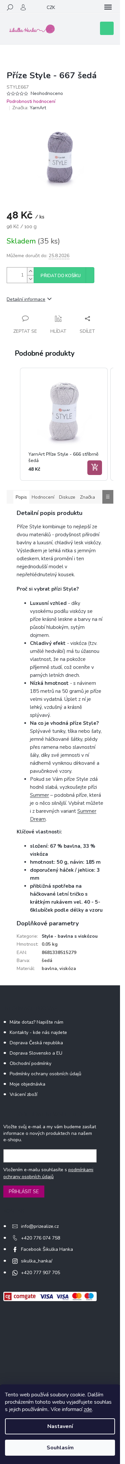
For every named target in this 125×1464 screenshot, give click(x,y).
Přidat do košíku (61, 276)
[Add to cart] (94, 467)
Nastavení (60, 1426)
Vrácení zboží (23, 1094)
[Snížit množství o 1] (30, 279)
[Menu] (108, 7)
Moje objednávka (27, 1084)
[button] (13, 424)
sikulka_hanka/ (36, 1261)
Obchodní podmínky (30, 1063)
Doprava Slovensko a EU (36, 1053)
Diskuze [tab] (67, 497)
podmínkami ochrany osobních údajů (48, 1173)
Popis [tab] (21, 497)
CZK (50, 7)
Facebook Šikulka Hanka (47, 1249)
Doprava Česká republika (36, 1043)
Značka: (29, 108)
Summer (39, 795)
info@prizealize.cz (40, 1226)
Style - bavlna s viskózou (70, 936)
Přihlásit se (24, 1191)
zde (88, 1409)
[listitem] (64, 424)
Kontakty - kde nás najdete (38, 1032)
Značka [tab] (87, 497)
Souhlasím (60, 1447)
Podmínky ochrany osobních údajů (45, 1074)
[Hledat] (10, 7)
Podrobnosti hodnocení (31, 101)
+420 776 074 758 (40, 1238)
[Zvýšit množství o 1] (30, 271)
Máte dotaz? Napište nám (36, 1022)
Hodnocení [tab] (43, 497)
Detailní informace (26, 299)
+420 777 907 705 (40, 1272)
